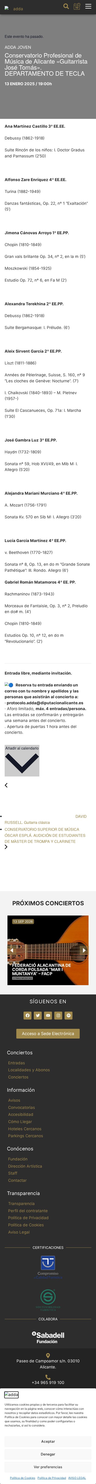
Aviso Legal (19, 1232)
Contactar (17, 1180)
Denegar (48, 1454)
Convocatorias (21, 1107)
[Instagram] (58, 1016)
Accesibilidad (20, 1114)
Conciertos (18, 1077)
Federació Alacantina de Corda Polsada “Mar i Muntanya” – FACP (41, 969)
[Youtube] (48, 1016)
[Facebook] (27, 1016)
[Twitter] (38, 1016)
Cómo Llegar (20, 1121)
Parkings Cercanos (25, 1135)
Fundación (17, 1159)
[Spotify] (68, 1016)
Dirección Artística (25, 1166)
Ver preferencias (48, 1467)
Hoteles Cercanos (24, 1129)
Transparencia (21, 1203)
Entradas (16, 1063)
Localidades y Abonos (29, 1070)
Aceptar (48, 1441)
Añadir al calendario (22, 748)
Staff (12, 1173)
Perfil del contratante (28, 1210)
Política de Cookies (22, 1478)
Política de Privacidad (52, 1478)
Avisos (14, 1100)
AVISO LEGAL (77, 1478)
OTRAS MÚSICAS (22, 978)
